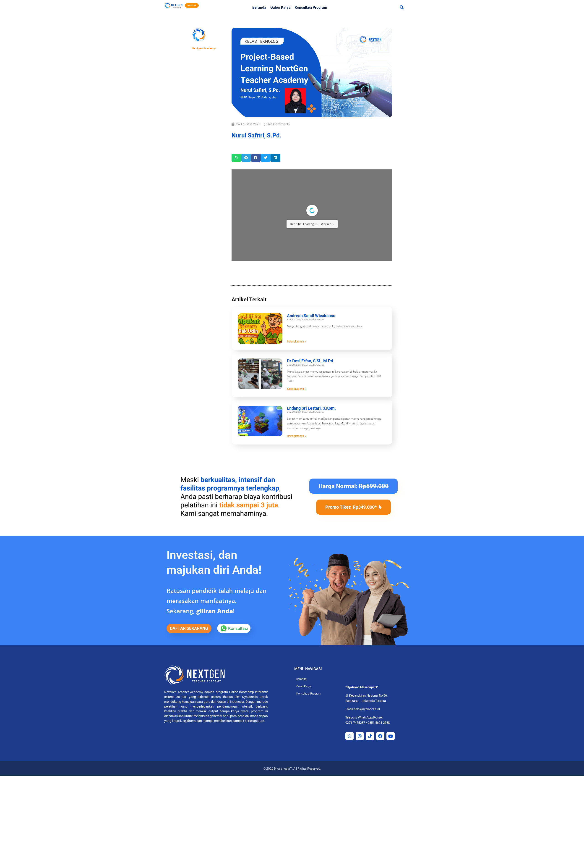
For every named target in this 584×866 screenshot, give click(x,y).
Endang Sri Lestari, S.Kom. (311, 408)
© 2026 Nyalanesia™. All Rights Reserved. (292, 768)
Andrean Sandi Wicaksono (311, 315)
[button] (401, 7)
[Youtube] (390, 736)
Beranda (259, 7)
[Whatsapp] (349, 736)
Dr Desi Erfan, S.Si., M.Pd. (310, 360)
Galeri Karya (280, 7)
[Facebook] (380, 736)
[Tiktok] (370, 736)
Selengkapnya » (296, 341)
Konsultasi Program (311, 7)
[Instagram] (360, 736)
